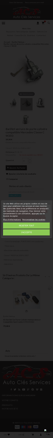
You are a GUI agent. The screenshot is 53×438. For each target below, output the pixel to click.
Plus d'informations (12, 219)
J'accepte (26, 232)
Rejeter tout (26, 226)
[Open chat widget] (47, 432)
